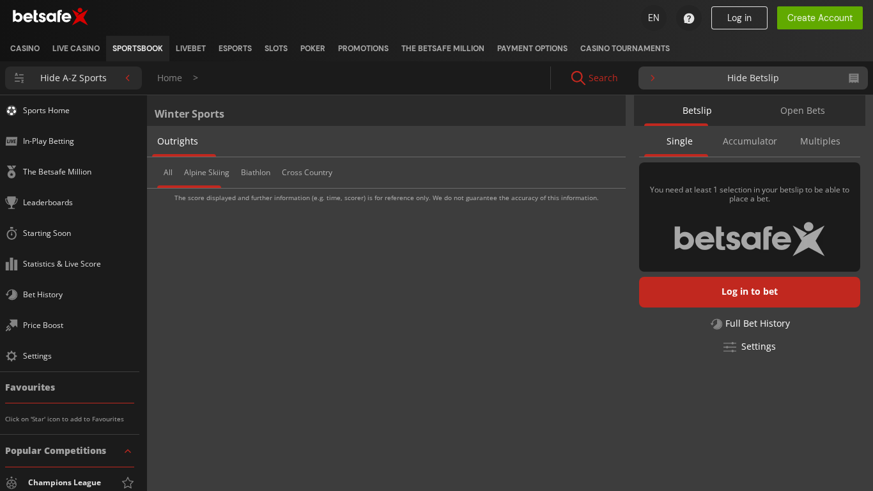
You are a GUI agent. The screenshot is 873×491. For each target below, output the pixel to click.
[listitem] (25, 48)
